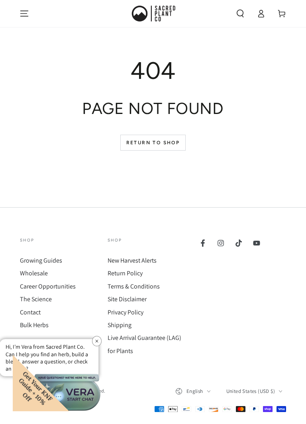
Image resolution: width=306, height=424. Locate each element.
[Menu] (24, 13)
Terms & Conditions (134, 286)
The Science (36, 299)
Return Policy (125, 273)
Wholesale (34, 273)
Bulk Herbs (34, 325)
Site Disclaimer (127, 299)
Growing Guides (41, 260)
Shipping (119, 325)
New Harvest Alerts (132, 260)
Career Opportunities (48, 286)
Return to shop (153, 142)
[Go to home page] (153, 14)
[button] (240, 13)
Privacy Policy (125, 312)
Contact (30, 312)
